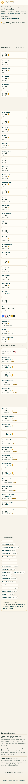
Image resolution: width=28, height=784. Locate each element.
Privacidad (16, 777)
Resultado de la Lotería (13, 780)
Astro (13, 13)
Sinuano (3, 13)
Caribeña (17, 13)
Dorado (9, 13)
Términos (11, 777)
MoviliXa (5, 780)
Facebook (16, 775)
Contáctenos (22, 780)
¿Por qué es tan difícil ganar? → (10, 18)
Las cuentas (18, 606)
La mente (20, 604)
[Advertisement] (14, 35)
